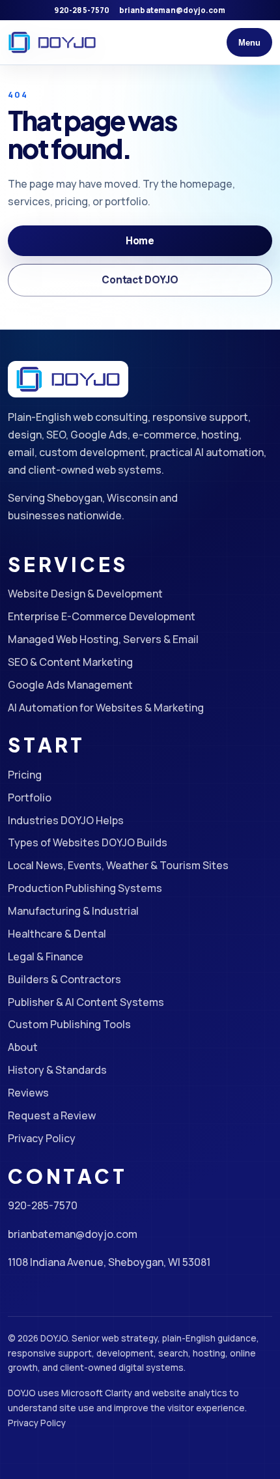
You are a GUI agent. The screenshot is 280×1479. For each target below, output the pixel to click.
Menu (249, 43)
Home (140, 241)
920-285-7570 (81, 10)
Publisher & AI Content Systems (86, 1002)
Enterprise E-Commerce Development (101, 616)
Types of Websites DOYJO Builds (87, 842)
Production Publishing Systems (85, 888)
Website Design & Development (85, 593)
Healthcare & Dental (57, 933)
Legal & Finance (45, 956)
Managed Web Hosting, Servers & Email (103, 639)
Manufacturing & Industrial (73, 911)
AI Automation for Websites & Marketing (106, 707)
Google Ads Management (70, 685)
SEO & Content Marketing (70, 662)
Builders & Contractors (64, 979)
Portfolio (29, 797)
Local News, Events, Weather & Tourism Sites (118, 865)
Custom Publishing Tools (69, 1024)
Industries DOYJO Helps (66, 820)
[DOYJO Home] (52, 42)
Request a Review (52, 1115)
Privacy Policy (42, 1138)
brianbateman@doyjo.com (172, 10)
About (23, 1047)
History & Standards (57, 1070)
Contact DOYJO (140, 280)
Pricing (25, 775)
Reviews (28, 1092)
